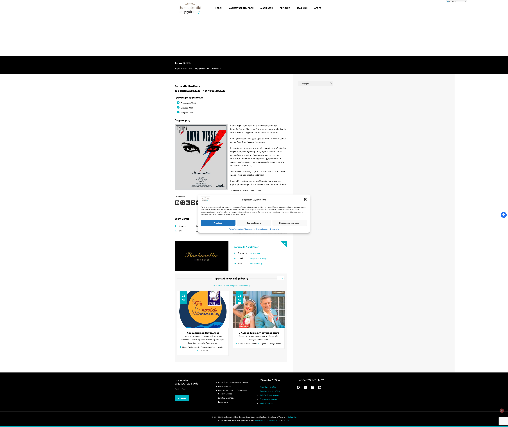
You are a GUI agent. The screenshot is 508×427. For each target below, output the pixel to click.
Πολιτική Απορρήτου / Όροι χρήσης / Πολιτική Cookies (248, 229)
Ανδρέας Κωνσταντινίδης (270, 391)
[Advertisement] (254, 35)
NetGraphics (292, 417)
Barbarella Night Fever (246, 246)
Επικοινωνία (274, 229)
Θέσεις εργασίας (224, 386)
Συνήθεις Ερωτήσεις (226, 397)
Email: (177, 389)
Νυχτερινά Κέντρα (201, 68)
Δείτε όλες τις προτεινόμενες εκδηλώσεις (231, 285)
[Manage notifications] (502, 410)
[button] (305, 199)
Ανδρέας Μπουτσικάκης (269, 395)
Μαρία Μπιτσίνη (266, 403)
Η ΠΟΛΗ (218, 8)
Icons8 (288, 420)
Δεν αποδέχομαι (254, 222)
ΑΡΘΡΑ (317, 8)
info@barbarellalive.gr (258, 258)
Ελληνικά (453, 2)
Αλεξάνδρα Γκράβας (268, 386)
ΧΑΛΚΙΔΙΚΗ (302, 8)
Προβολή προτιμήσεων (289, 222)
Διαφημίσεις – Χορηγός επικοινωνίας (233, 382)
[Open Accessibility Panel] (504, 215)
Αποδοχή (218, 222)
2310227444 (255, 253)
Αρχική (177, 68)
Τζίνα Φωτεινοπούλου (268, 399)
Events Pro (187, 68)
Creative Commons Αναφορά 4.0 (266, 420)
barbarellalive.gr (256, 263)
